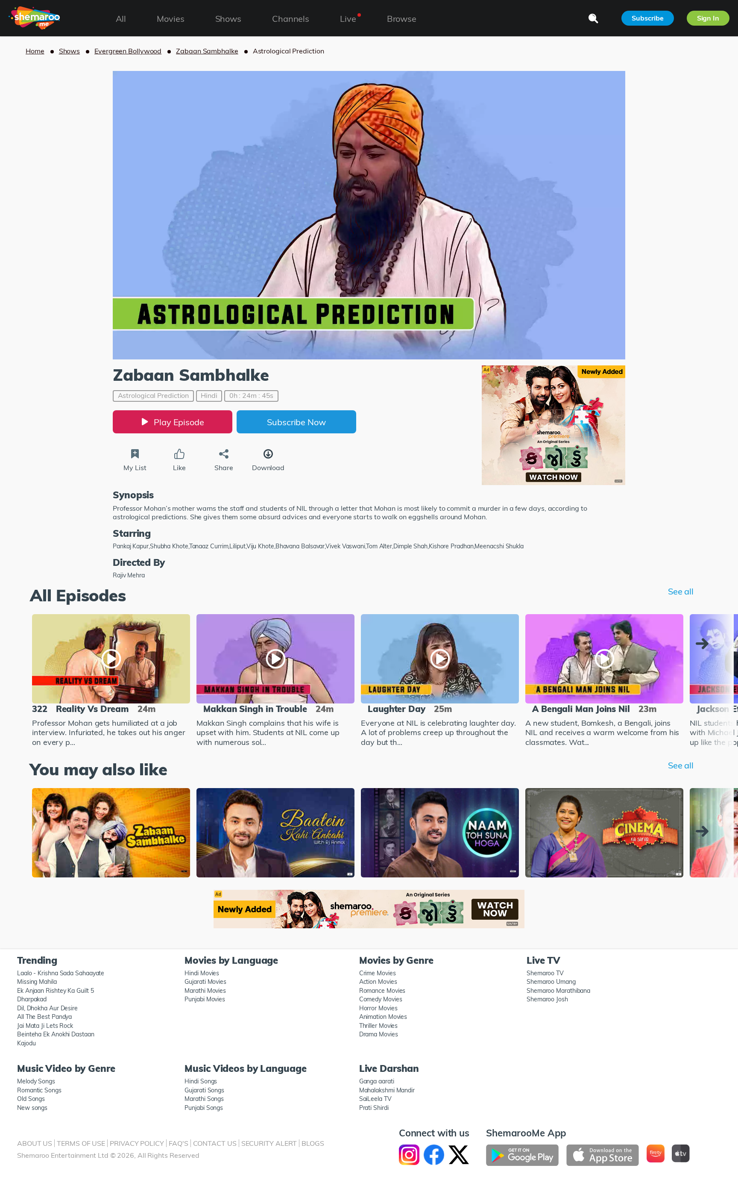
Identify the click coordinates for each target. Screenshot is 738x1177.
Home (35, 51)
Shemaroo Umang (551, 982)
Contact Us (215, 1143)
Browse (401, 18)
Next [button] (704, 643)
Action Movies (378, 982)
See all (681, 591)
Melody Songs (36, 1081)
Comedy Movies (380, 999)
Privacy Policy (137, 1143)
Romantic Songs (39, 1090)
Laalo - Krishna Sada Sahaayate (60, 973)
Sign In (708, 18)
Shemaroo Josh (547, 999)
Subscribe (647, 18)
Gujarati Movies (205, 982)
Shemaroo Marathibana (558, 991)
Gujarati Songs (204, 1090)
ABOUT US (34, 1143)
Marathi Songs (204, 1099)
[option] (111, 681)
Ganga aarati (376, 1081)
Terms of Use (81, 1143)
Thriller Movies (378, 1026)
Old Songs (31, 1099)
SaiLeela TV (375, 1099)
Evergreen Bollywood (127, 51)
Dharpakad (32, 999)
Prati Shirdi (374, 1108)
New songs (32, 1108)
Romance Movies (382, 991)
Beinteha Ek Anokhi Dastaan (55, 1034)
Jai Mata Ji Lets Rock (45, 1026)
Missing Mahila (37, 982)
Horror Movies (378, 1008)
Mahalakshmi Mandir (387, 1090)
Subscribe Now (296, 422)
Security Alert (269, 1143)
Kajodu (26, 1043)
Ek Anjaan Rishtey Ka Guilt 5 (55, 991)
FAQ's (178, 1143)
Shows (69, 51)
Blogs (313, 1143)
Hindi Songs (200, 1081)
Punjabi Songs (203, 1108)
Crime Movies (377, 973)
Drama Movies (378, 1034)
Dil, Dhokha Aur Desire (47, 1008)
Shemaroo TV (545, 973)
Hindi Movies (201, 973)
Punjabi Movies (204, 999)
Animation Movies (383, 1017)
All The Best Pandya (44, 1017)
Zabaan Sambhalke (207, 51)
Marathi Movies (205, 991)
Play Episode (179, 422)
